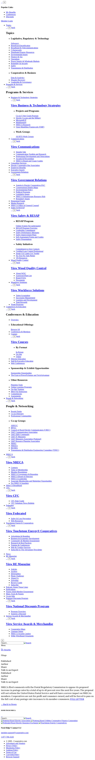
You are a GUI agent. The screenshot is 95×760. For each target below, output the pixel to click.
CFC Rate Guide (17, 501)
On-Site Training (17, 389)
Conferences (11, 14)
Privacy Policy (11, 746)
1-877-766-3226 (7, 737)
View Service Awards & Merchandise (29, 624)
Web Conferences (18, 363)
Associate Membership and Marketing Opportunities (31, 481)
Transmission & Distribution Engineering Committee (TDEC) (35, 450)
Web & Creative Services (21, 547)
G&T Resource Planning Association (25, 441)
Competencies (16, 394)
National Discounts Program (17, 598)
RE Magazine (11, 556)
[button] (27, 643)
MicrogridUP (21, 120)
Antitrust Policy (12, 750)
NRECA (9, 454)
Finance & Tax (17, 57)
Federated (10, 505)
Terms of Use (11, 752)
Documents (20, 280)
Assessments (16, 396)
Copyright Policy (12, 755)
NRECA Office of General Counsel (25, 205)
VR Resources (21, 258)
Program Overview (18, 611)
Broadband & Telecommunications (24, 48)
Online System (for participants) (28, 226)
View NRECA (14, 462)
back (13, 27)
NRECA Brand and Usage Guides (29, 161)
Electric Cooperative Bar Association (25, 165)
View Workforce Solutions (27, 290)
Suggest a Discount (18, 614)
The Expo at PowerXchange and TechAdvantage (30, 375)
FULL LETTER (77, 699)
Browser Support (12, 757)
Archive (14, 571)
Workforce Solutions (19, 282)
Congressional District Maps (27, 187)
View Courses (19, 341)
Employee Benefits (18, 168)
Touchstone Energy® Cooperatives (19, 523)
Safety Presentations (24, 239)
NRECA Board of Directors (22, 476)
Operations (15, 59)
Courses (14, 334)
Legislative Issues (23, 194)
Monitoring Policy (13, 748)
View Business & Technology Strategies (35, 105)
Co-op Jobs (10, 596)
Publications (10, 589)
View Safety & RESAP (25, 215)
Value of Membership (19, 470)
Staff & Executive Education (22, 361)
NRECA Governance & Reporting (24, 474)
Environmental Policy (24, 190)
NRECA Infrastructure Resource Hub (30, 196)
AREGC (14, 425)
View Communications (25, 146)
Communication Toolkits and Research (31, 154)
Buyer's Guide (16, 583)
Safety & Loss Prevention (21, 519)
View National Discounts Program (27, 606)
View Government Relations (29, 180)
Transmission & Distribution (22, 68)
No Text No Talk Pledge (25, 256)
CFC (8, 488)
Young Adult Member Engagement (19, 592)
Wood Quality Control (19, 260)
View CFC (12, 495)
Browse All (15, 329)
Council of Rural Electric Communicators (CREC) (30, 430)
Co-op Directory (17, 414)
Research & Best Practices (21, 543)
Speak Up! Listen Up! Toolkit (27, 253)
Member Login (7, 21)
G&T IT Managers (18, 437)
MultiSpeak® (21, 122)
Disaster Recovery (18, 80)
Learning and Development (26, 300)
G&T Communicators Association (24, 432)
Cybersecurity (16, 50)
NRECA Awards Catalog (21, 634)
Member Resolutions (19, 472)
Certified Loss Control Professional (29, 251)
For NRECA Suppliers (20, 483)
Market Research (17, 203)
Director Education (18, 359)
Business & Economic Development (25, 538)
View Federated (16, 513)
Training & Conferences (20, 545)
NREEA (14, 446)
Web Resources (17, 521)
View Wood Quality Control (28, 268)
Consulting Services (18, 163)
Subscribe (15, 585)
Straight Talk (21, 152)
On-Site (19, 354)
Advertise (14, 580)
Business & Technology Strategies (24, 97)
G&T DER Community (20, 434)
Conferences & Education (16, 307)
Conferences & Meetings (20, 332)
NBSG (13, 443)
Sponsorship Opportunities (21, 373)
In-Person (19, 352)
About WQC (21, 273)
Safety (13, 66)
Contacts (14, 468)
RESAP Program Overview (26, 228)
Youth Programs (17, 304)
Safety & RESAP (18, 208)
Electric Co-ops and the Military (28, 118)
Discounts (10, 17)
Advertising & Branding (20, 536)
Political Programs (23, 192)
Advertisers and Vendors (15, 743)
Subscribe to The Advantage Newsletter (26, 550)
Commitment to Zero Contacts (27, 249)
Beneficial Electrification (20, 46)
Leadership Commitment (25, 230)
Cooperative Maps (18, 629)
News (8, 554)
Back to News (9, 704)
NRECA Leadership (19, 479)
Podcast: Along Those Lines (17, 587)
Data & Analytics (17, 78)
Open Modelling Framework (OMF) (30, 127)
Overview (15, 320)
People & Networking (14, 398)
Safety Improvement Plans (26, 235)
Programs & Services (14, 84)
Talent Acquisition (23, 295)
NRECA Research (23, 125)
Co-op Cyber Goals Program (27, 116)
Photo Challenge (17, 576)
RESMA (14, 448)
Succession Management (25, 298)
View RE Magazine (18, 564)
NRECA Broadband (14, 485)
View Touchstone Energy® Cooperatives (31, 531)
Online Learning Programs (21, 387)
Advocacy (15, 43)
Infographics (16, 574)
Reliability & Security (19, 63)
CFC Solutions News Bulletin (22, 503)
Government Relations (19, 172)
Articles (14, 569)
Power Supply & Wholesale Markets (25, 61)
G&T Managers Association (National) (26, 439)
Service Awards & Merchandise (18, 616)
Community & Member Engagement (25, 541)
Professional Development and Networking (33, 156)
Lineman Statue (17, 631)
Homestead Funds (18, 201)
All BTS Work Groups (25, 136)
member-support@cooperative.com (14, 733)
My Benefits (11, 12)
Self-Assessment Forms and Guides (30, 237)
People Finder (16, 411)
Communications (17, 139)
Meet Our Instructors (19, 392)
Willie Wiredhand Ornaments (22, 636)
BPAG (13, 428)
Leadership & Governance (21, 82)
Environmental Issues (19, 54)
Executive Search (17, 170)
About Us (15, 578)
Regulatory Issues (23, 199)
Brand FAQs (21, 278)
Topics (8, 25)
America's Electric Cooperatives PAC (30, 185)
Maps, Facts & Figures (15, 594)
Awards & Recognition (25, 159)
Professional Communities (21, 416)
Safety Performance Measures (27, 233)
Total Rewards (21, 302)
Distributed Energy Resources (22, 52)
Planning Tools (17, 385)
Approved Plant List (24, 276)
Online (18, 357)
